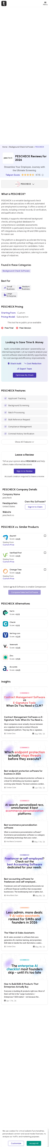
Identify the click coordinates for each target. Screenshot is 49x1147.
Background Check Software (21, 147)
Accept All (33, 1143)
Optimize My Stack (25, 375)
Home (4, 147)
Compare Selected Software (24, 592)
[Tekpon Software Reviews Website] (3, 3)
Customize (16, 1143)
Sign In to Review (24, 471)
